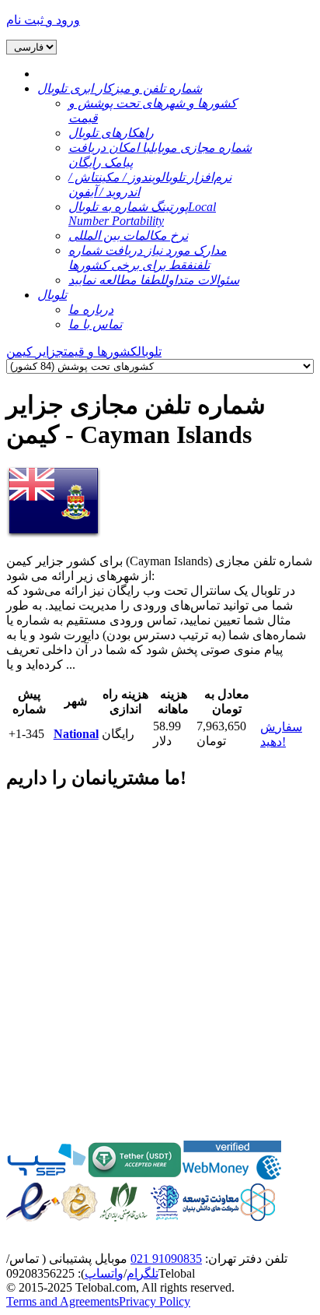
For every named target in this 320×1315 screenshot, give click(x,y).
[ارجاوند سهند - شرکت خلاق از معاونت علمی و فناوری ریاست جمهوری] (164, 1217)
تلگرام (142, 1273)
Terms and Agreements (62, 1301)
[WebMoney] (232, 1175)
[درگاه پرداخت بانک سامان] (46, 1175)
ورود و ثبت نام (43, 19)
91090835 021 (166, 1258)
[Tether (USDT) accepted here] (135, 1175)
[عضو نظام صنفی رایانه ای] (123, 1217)
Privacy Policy (154, 1301)
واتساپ (104, 1273)
